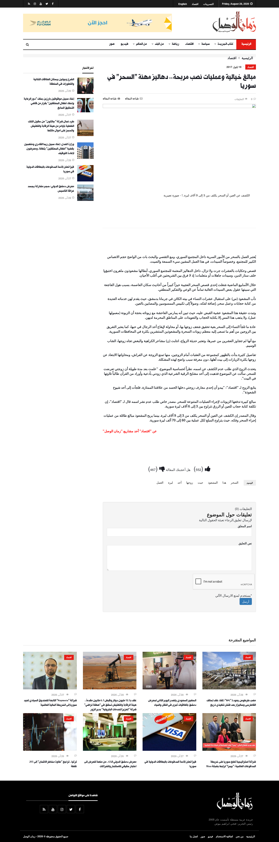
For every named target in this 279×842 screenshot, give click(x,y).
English (182, 4)
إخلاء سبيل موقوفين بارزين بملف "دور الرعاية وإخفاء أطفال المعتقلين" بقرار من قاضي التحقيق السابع (49, 103)
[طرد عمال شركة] (85, 135)
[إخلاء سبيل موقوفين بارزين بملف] (85, 112)
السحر (234, 482)
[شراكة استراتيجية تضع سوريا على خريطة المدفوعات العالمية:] (229, 749)
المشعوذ (213, 482)
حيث (200, 482)
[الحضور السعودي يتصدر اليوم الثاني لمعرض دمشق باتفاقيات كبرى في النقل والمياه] (169, 688)
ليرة (170, 482)
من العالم (141, 44)
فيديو (124, 44)
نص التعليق (245, 543)
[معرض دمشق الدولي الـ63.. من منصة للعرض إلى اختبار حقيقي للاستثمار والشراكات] (110, 749)
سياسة (205, 44)
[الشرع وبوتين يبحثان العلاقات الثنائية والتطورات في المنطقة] (85, 93)
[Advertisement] (179, 242)
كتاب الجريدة (225, 44)
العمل (159, 482)
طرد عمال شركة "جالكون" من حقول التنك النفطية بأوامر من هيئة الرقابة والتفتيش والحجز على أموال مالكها (51, 126)
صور (112, 44)
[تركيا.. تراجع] (50, 749)
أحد (179, 482)
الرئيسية (246, 44)
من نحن (239, 836)
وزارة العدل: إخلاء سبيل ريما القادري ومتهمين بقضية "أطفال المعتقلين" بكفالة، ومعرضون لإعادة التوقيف (49, 149)
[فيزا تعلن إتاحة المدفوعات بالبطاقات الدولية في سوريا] (85, 180)
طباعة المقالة (110, 98)
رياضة (175, 44)
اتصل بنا (194, 836)
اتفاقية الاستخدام (224, 836)
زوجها (189, 482)
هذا (224, 482)
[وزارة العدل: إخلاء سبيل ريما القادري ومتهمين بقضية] (85, 157)
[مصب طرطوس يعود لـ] (229, 688)
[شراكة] (50, 688)
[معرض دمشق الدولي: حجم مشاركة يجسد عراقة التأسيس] (85, 200)
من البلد (159, 44)
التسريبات (208, 4)
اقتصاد (195, 4)
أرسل (245, 601)
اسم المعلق (245, 526)
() (199, 468)
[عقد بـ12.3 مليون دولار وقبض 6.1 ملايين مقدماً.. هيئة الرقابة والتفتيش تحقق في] (110, 688)
